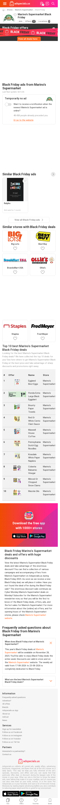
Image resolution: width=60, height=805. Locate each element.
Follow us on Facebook (12, 732)
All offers (6, 704)
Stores (10, 10)
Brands (5, 707)
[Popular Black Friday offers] (53, 174)
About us (6, 714)
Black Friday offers (15, 29)
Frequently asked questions (14, 697)
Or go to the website (23, 120)
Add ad (5, 717)
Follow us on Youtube (11, 739)
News (4, 720)
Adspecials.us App (10, 710)
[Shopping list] (47, 3)
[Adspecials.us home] (20, 3)
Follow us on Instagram (12, 735)
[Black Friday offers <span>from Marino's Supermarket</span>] (53, 29)
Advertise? (6, 701)
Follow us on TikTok (11, 742)
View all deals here (27, 39)
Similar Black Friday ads (19, 174)
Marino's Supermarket (24, 10)
